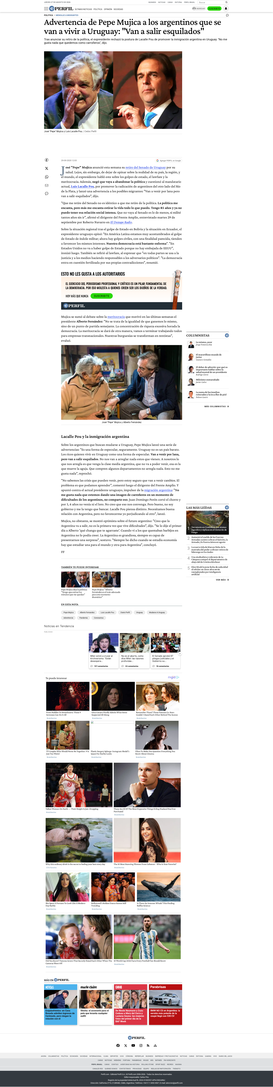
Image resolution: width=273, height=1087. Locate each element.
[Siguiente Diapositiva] (180, 653)
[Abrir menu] (46, 8)
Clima (106, 1056)
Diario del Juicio (225, 1056)
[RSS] (148, 1045)
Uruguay (139, 612)
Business (152, 2)
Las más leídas (199, 507)
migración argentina (158, 490)
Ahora (43, 1056)
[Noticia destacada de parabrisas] (165, 988)
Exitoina (199, 1056)
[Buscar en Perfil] (227, 2)
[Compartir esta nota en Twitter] (46, 168)
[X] (125, 1045)
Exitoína (178, 2)
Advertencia (68, 618)
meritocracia (116, 316)
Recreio (170, 1064)
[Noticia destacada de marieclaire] (95, 988)
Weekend (117, 1060)
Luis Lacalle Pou (107, 612)
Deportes (114, 1056)
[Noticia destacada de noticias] (60, 988)
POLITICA (48, 15)
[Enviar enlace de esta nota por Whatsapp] (46, 176)
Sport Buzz (160, 1064)
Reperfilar (139, 1056)
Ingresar (200, 9)
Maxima (178, 1064)
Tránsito (176, 1069)
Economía (74, 1056)
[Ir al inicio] (61, 8)
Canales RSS (98, 1069)
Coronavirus (99, 618)
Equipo (146, 1069)
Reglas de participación (161, 1069)
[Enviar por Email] (46, 185)
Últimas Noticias (83, 9)
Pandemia (83, 618)
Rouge (145, 1060)
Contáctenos (125, 1069)
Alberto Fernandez (87, 612)
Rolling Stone (147, 1064)
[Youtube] (133, 1045)
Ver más (221, 580)
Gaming (208, 1056)
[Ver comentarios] (227, 15)
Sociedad (118, 9)
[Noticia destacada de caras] (130, 988)
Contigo (114, 1064)
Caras (170, 2)
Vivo (215, 1056)
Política (98, 9)
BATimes (158, 1060)
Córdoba (129, 1056)
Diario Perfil (125, 612)
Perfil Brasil (189, 2)
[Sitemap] (155, 1045)
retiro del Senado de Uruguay (146, 167)
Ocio (122, 1056)
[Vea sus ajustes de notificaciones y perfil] (226, 8)
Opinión (108, 9)
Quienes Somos (111, 1069)
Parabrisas (136, 1060)
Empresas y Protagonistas (166, 1056)
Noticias (161, 2)
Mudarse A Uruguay (157, 612)
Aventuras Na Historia (129, 1064)
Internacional (95, 1056)
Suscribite (214, 9)
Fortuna (126, 1060)
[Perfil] (61, 980)
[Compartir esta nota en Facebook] (46, 159)
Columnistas (197, 335)
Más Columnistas (215, 406)
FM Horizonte (169, 1060)
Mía (151, 1060)
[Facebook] (118, 1046)
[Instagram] (140, 1045)
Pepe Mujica (69, 612)
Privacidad (137, 1069)
